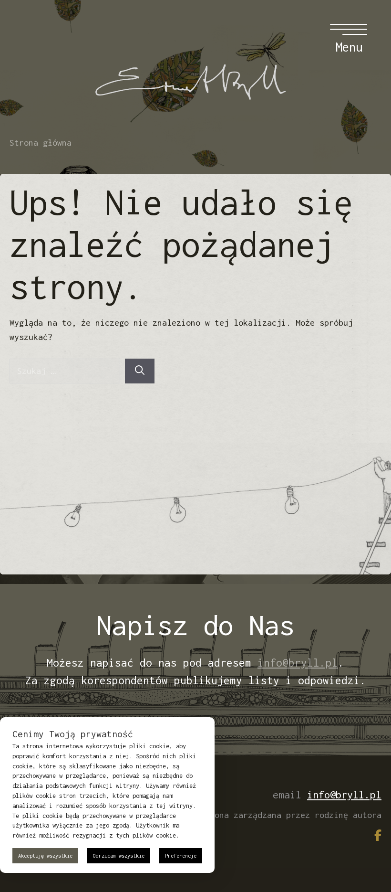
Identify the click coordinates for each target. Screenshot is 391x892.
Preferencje (180, 856)
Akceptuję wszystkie (45, 856)
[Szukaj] (139, 371)
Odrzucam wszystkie (118, 856)
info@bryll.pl (297, 663)
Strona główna (41, 143)
